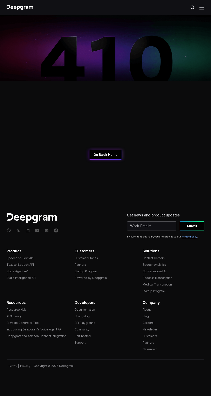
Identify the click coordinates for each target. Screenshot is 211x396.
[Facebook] (56, 230)
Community (82, 329)
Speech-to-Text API (20, 258)
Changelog (82, 316)
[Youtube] (37, 230)
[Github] (9, 230)
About (147, 309)
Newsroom (150, 349)
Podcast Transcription (157, 278)
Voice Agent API (17, 271)
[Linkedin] (28, 230)
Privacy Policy (189, 236)
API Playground (85, 322)
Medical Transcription (157, 284)
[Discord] (47, 230)
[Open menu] (201, 7)
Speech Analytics (154, 264)
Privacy (25, 366)
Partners (80, 264)
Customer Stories (86, 258)
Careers (148, 322)
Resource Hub (16, 309)
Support (80, 342)
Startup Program (86, 271)
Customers (150, 336)
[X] (18, 230)
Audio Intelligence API (21, 278)
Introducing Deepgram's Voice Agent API (34, 329)
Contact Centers (154, 258)
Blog (146, 316)
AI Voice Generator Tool (23, 322)
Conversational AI (154, 271)
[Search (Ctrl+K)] (192, 7)
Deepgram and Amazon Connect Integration (36, 336)
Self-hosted (83, 336)
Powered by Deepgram (91, 278)
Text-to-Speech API (20, 264)
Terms (12, 366)
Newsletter (150, 329)
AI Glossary (14, 316)
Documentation (85, 309)
